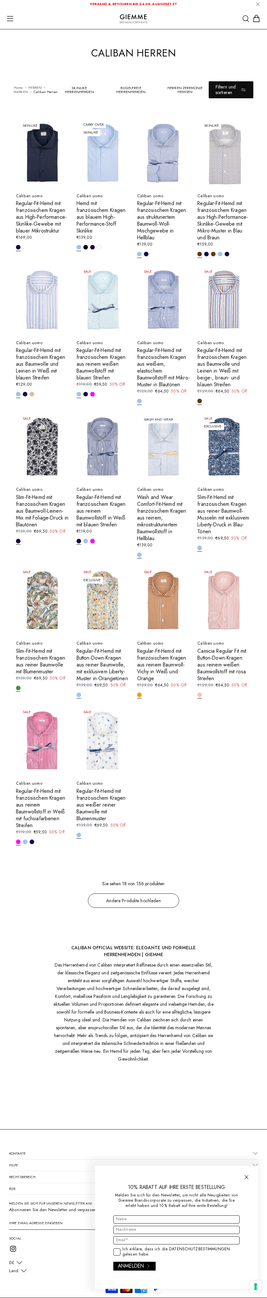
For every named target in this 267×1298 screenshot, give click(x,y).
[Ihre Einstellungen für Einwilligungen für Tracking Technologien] (255, 1286)
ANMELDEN (131, 1266)
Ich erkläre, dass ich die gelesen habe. (176, 1252)
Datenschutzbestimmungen (199, 1249)
